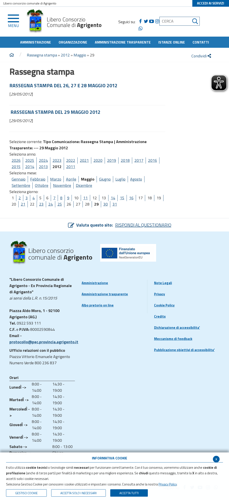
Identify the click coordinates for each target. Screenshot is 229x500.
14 (113, 198)
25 (59, 204)
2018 (125, 160)
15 (122, 198)
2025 (29, 160)
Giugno (105, 179)
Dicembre (84, 185)
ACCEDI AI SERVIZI (210, 3)
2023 (57, 160)
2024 (43, 160)
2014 (29, 167)
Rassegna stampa (42, 55)
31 (114, 204)
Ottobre (41, 185)
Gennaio (18, 179)
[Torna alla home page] (11, 55)
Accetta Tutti (129, 493)
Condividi (199, 56)
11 (85, 198)
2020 (97, 160)
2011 (70, 167)
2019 (111, 160)
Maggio (80, 55)
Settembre (21, 185)
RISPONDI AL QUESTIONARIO (143, 224)
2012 (65, 55)
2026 (16, 160)
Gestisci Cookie (26, 493)
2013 (43, 167)
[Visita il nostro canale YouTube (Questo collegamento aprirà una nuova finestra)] (151, 21)
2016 (152, 160)
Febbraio (37, 179)
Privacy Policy (168, 484)
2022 (70, 160)
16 (131, 198)
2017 (138, 160)
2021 (84, 160)
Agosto (136, 179)
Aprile (71, 179)
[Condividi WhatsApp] (140, 28)
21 (23, 204)
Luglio (120, 179)
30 (105, 204)
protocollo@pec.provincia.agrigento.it (43, 342)
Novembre (62, 185)
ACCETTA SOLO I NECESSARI (78, 493)
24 (50, 204)
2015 (16, 167)
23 (41, 204)
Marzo (55, 179)
